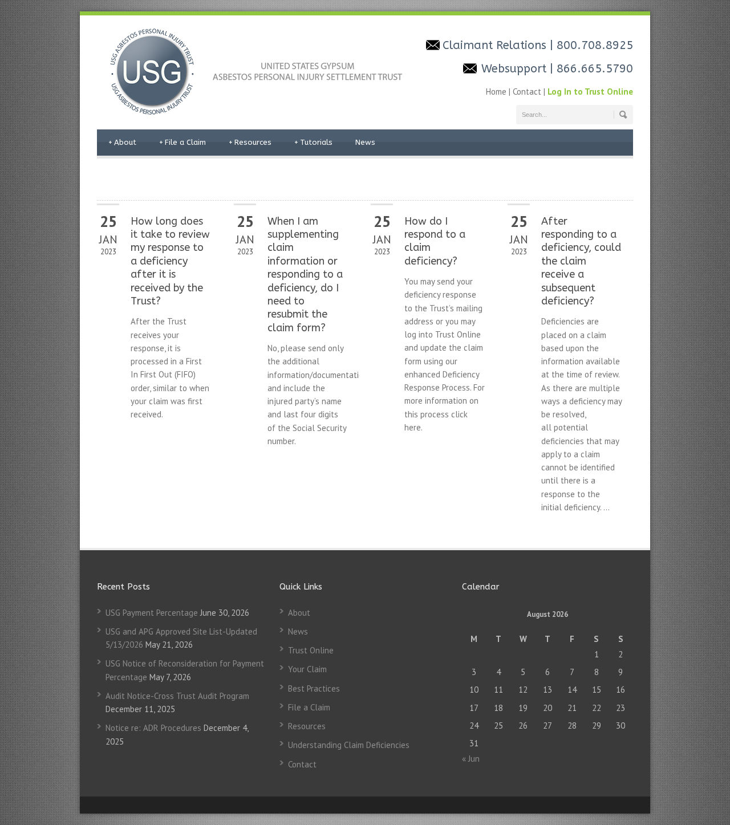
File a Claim (182, 142)
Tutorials (313, 142)
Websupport (515, 68)
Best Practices (314, 688)
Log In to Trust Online (590, 91)
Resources (250, 142)
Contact (527, 91)
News (365, 142)
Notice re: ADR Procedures (153, 727)
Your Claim (307, 669)
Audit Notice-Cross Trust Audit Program (177, 695)
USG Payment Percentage (152, 612)
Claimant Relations (496, 45)
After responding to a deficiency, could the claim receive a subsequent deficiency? (581, 261)
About (122, 142)
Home (497, 91)
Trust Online (311, 650)
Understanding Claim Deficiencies (348, 744)
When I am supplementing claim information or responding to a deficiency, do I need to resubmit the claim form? (305, 274)
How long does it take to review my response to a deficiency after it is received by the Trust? (170, 261)
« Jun (471, 758)
